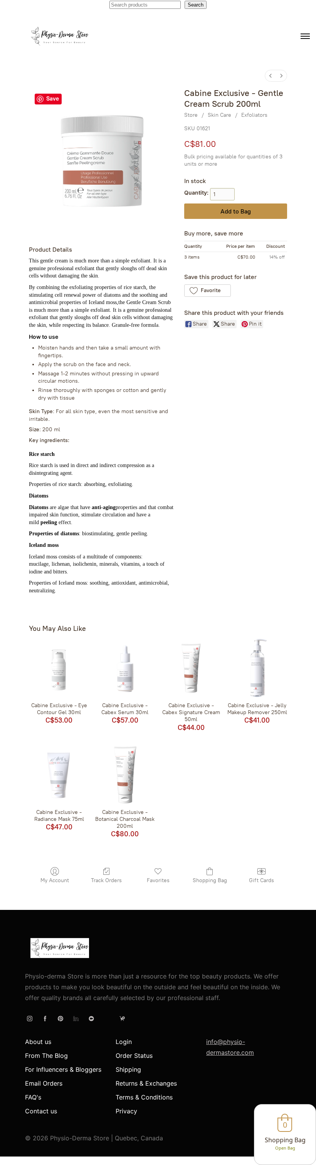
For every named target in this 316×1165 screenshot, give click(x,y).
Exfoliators (254, 115)
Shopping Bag (210, 880)
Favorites (158, 880)
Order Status (134, 1055)
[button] (207, 290)
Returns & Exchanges (146, 1083)
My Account (54, 880)
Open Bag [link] (285, 1148)
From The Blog (46, 1055)
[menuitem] (270, 75)
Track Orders (106, 880)
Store (191, 115)
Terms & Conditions (144, 1097)
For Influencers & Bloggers (63, 1069)
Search (195, 5)
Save (52, 98)
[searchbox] (145, 5)
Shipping (128, 1069)
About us (38, 1042)
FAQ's (33, 1097)
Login (124, 1042)
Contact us (41, 1111)
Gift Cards (261, 880)
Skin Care (219, 115)
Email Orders (43, 1083)
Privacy (126, 1111)
